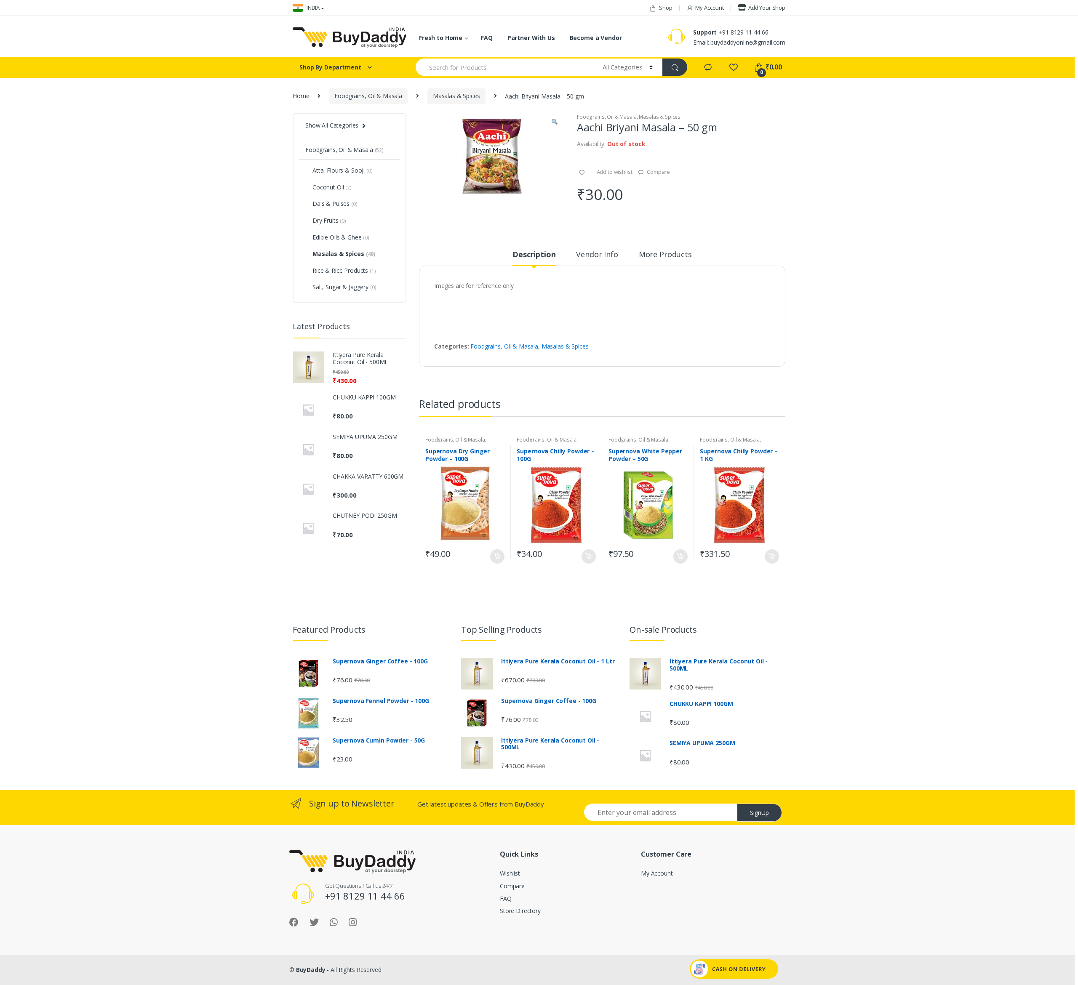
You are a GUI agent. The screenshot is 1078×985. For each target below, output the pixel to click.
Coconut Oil (332, 187)
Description (533, 254)
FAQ (487, 38)
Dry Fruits (329, 220)
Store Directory (520, 911)
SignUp (759, 813)
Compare (658, 172)
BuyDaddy (311, 970)
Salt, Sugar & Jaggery (344, 287)
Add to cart (496, 556)
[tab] (533, 258)
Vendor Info (597, 254)
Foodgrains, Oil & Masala (368, 96)
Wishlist (510, 873)
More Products (665, 254)
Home (301, 96)
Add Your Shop (766, 7)
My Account (709, 7)
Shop (665, 7)
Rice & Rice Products (344, 270)
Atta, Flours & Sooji (342, 170)
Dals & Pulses (335, 204)
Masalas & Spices (456, 96)
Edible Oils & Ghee (340, 237)
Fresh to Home (440, 38)
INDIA (312, 7)
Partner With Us (531, 38)
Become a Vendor (596, 38)
